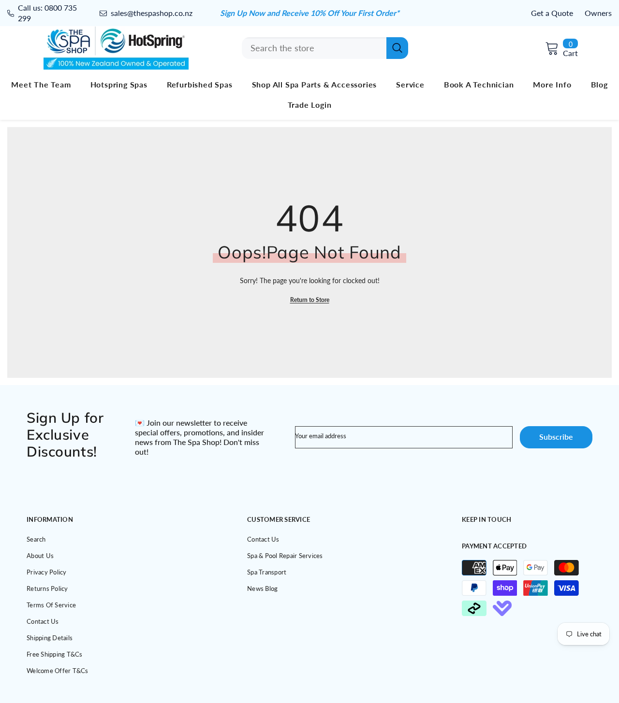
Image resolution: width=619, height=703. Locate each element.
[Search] (325, 48)
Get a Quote (552, 12)
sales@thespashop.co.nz (151, 12)
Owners (598, 12)
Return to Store (309, 299)
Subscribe (556, 436)
